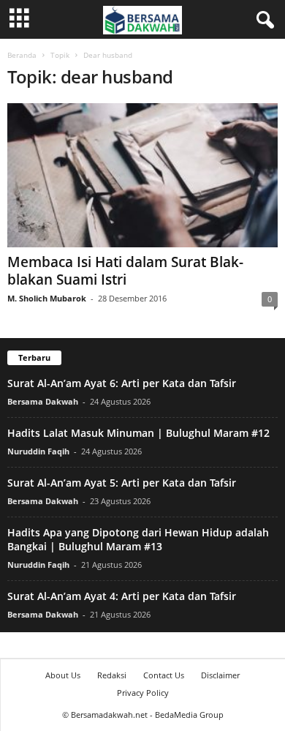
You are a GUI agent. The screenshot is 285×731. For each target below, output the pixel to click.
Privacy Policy (143, 692)
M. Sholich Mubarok (46, 298)
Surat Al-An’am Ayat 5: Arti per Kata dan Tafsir (121, 483)
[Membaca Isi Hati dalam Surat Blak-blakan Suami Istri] (142, 175)
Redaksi (111, 675)
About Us (62, 675)
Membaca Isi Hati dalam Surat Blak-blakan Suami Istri (125, 270)
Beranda (22, 55)
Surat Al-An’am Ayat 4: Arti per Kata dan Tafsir (121, 596)
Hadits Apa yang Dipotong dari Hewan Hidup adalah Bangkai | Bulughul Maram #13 (138, 539)
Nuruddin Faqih (38, 451)
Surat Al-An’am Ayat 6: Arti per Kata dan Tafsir (121, 383)
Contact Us (163, 675)
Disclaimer (220, 675)
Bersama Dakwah (42, 401)
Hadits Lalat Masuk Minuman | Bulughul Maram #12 (138, 433)
